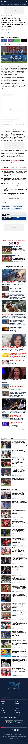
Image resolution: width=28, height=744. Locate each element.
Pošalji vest (4, 736)
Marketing (21, 734)
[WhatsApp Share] (17, 40)
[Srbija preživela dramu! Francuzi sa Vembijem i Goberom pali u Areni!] (6, 570)
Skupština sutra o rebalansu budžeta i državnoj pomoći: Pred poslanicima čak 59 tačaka (15, 189)
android (16, 160)
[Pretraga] (23, 1)
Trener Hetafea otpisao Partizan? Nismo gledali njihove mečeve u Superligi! (19, 596)
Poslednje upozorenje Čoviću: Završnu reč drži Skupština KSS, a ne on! (18, 470)
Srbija (16, 706)
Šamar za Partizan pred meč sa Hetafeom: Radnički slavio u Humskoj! (19, 480)
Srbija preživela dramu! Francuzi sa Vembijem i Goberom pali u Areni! (18, 568)
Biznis (16, 701)
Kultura (17, 704)
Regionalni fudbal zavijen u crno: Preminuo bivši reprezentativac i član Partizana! (19, 605)
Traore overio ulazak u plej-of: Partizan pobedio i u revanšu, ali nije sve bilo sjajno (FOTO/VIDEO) (19, 531)
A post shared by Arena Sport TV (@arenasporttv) (14, 124)
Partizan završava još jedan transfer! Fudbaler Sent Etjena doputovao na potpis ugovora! (19, 642)
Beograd (17, 708)
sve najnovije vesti (14, 199)
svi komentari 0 (7, 218)
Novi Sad (17, 715)
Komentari (23, 168)
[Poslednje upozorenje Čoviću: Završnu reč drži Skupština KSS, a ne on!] (6, 472)
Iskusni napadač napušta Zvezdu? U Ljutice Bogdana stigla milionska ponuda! (19, 670)
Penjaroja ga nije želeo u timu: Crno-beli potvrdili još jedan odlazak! (19, 558)
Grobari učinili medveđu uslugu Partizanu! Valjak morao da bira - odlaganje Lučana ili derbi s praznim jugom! (18, 577)
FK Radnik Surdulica (16, 206)
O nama (6, 734)
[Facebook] (10, 243)
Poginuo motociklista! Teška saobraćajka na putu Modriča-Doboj (15, 194)
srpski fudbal (17, 208)
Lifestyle (3, 715)
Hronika (3, 710)
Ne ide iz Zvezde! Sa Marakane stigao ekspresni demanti (19, 614)
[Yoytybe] (15, 730)
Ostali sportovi (16, 656)
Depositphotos (14, 738)
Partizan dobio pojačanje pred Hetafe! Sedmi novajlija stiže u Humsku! (19, 503)
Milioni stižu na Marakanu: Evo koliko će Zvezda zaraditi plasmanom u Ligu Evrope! (19, 521)
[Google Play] (18, 721)
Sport (19, 4)
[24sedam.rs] (5, 2)
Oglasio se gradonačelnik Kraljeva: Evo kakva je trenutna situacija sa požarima (14, 184)
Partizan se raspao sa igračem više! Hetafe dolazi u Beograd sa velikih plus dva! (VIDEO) (19, 633)
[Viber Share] (11, 40)
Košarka (14, 457)
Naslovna (3, 15)
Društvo (3, 712)
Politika (16, 4)
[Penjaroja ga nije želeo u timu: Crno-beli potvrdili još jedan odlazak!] (6, 560)
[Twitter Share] (24, 40)
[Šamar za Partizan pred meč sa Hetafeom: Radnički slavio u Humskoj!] (6, 482)
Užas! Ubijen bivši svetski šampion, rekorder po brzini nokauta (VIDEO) (19, 661)
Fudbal (11, 15)
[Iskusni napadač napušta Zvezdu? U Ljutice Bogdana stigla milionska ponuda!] (6, 672)
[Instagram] (12, 243)
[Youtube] (18, 243)
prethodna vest (16, 246)
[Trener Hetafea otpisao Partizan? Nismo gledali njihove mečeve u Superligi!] (6, 598)
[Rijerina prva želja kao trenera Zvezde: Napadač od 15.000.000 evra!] (6, 625)
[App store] (9, 721)
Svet (2, 708)
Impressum (15, 734)
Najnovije (3, 4)
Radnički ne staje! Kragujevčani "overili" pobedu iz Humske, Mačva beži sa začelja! (19, 250)
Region (17, 710)
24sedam (3, 162)
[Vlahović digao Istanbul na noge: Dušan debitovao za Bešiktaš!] (6, 514)
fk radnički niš (5, 206)
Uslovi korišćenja (22, 736)
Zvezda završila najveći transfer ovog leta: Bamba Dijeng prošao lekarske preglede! (19, 461)
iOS (11, 160)
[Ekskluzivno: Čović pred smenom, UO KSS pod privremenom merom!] (6, 495)
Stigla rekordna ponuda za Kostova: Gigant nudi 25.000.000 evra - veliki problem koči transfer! (19, 549)
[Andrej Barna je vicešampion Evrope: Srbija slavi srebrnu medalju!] (6, 653)
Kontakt (10, 734)
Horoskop (17, 712)
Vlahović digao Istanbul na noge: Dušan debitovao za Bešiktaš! (19, 512)
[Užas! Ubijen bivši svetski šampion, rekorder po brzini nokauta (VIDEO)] (6, 663)
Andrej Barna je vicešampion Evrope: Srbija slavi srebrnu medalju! (19, 651)
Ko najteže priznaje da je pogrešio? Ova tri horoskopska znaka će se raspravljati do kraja (15, 179)
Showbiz (24, 4)
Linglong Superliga (6, 208)
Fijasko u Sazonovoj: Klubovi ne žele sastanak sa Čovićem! (19, 452)
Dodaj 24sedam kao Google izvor (15, 44)
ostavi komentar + (19, 218)
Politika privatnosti (12, 736)
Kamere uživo (9, 4)
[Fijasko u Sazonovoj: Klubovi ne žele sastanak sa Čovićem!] (6, 454)
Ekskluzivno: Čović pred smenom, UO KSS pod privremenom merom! (18, 493)
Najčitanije (14, 168)
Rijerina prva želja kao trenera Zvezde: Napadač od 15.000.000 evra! (19, 623)
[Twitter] (15, 243)
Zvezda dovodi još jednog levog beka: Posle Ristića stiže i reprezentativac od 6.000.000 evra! (19, 540)
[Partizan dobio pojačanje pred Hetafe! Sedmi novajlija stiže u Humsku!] (6, 505)
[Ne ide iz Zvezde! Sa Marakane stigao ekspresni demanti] (6, 616)
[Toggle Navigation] (26, 1)
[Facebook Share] (4, 40)
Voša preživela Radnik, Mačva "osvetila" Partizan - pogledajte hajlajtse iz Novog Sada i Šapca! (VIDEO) (19, 258)
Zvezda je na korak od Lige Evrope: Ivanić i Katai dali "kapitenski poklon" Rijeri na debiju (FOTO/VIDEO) (19, 587)
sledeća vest (15, 255)
